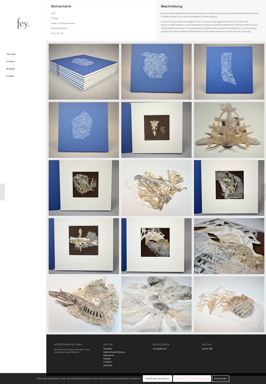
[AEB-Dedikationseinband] (2, 192)
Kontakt (107, 358)
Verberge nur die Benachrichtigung (192, 378)
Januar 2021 (207, 348)
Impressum (108, 355)
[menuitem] (23, 54)
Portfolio (107, 361)
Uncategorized (159, 348)
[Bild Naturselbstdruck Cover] (157, 73)
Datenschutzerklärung (113, 352)
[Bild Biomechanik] (85, 73)
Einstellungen (220, 378)
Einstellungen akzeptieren (157, 378)
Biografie (107, 348)
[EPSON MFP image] (23, 23)
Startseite (108, 365)
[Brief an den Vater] (263, 192)
